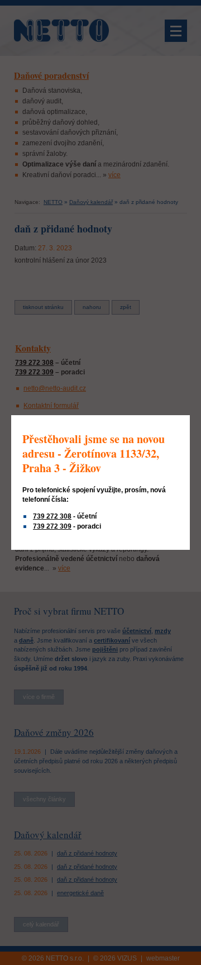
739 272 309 (52, 526)
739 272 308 (52, 516)
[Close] (188, 417)
